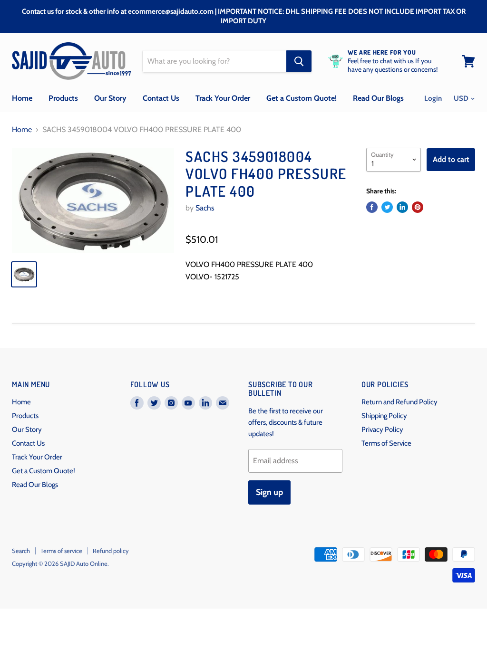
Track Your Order (222, 98)
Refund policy (111, 550)
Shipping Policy (384, 415)
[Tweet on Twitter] (387, 207)
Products (63, 98)
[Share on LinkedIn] (402, 207)
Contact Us (161, 98)
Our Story (110, 98)
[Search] (299, 61)
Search (21, 550)
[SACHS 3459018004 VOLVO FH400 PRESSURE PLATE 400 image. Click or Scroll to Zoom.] (93, 200)
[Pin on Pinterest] (417, 207)
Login (433, 98)
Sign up (269, 492)
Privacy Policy (382, 429)
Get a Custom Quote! (301, 98)
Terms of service (61, 550)
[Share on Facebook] (372, 207)
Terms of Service (386, 443)
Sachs (204, 207)
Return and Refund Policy (399, 402)
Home (22, 98)
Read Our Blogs (378, 98)
